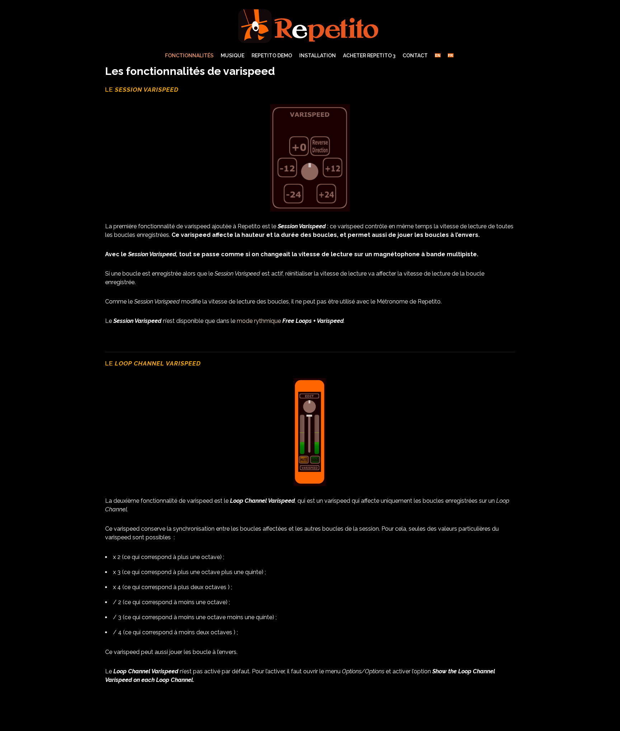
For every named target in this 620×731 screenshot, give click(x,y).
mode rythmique (259, 320)
